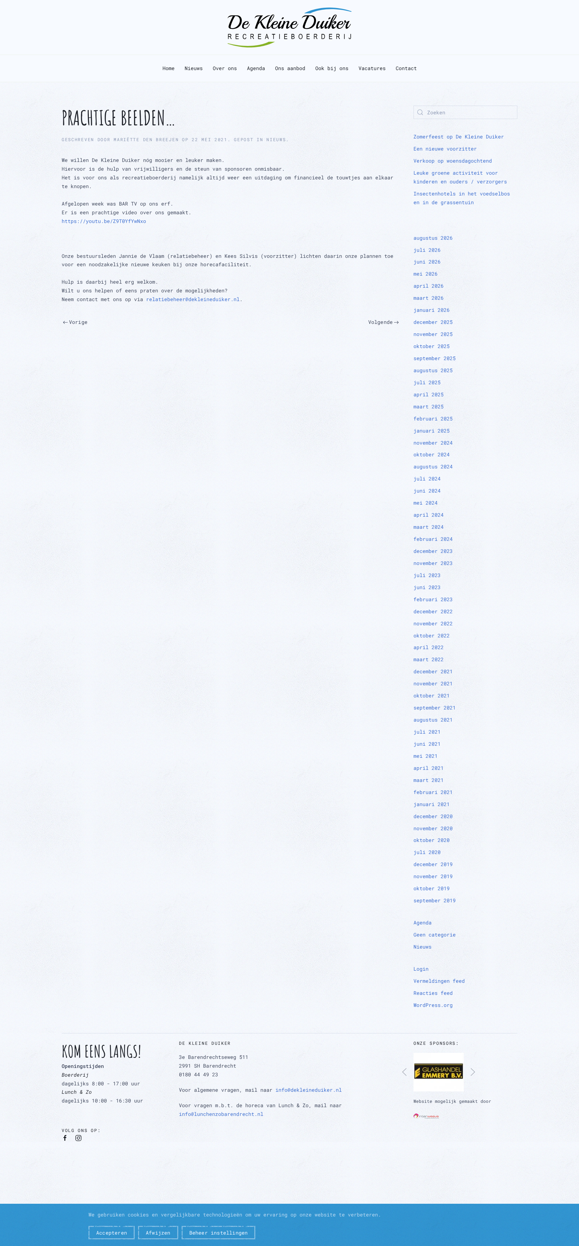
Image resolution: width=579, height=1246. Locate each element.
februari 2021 (433, 792)
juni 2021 (427, 743)
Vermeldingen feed (439, 980)
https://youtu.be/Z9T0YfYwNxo (104, 221)
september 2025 (434, 358)
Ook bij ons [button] (331, 68)
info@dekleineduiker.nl (308, 1089)
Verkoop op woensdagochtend (452, 160)
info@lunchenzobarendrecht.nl (221, 1114)
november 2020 (433, 828)
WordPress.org (433, 1005)
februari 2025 (433, 418)
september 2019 (434, 900)
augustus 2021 (433, 719)
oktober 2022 (431, 635)
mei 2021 (425, 755)
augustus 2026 (433, 237)
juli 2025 (427, 382)
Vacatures (372, 68)
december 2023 (433, 551)
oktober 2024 (431, 454)
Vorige (78, 322)
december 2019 (433, 864)
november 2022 (433, 623)
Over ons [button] (225, 68)
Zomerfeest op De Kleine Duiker (458, 136)
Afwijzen (158, 1232)
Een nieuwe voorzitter (445, 148)
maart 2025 (428, 406)
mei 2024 (425, 502)
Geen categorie (434, 934)
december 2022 (433, 611)
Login (421, 968)
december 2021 (433, 671)
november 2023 (433, 563)
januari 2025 (431, 430)
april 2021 (428, 767)
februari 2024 (433, 538)
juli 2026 (427, 249)
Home (169, 68)
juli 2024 (427, 478)
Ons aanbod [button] (290, 68)
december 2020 (433, 816)
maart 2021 (428, 780)
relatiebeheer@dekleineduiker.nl (193, 299)
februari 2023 (433, 599)
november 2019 (433, 876)
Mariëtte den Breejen (146, 139)
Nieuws (194, 68)
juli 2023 (427, 575)
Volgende (380, 322)
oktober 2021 (431, 695)
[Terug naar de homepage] (289, 27)
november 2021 (433, 683)
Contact (406, 68)
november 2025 (433, 334)
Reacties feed (433, 992)
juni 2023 (427, 587)
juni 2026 (427, 261)
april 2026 (428, 285)
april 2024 (428, 514)
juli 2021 (427, 731)
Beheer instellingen (218, 1232)
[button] (404, 1072)
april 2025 (428, 394)
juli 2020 (427, 852)
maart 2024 (428, 526)
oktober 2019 (431, 888)
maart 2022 (428, 659)
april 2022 (428, 647)
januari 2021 (431, 804)
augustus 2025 (433, 370)
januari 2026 (431, 309)
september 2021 (434, 707)
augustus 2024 (433, 466)
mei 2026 (425, 273)
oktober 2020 (431, 840)
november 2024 (433, 442)
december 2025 (433, 322)
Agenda (256, 68)
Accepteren (111, 1232)
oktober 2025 (431, 346)
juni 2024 (427, 490)
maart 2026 (428, 297)
